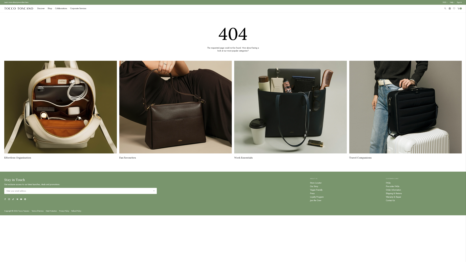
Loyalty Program (317, 196)
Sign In (459, 2)
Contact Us (390, 200)
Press (312, 193)
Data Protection (51, 211)
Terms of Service (37, 211)
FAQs (388, 182)
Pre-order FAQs (392, 186)
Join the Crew (315, 200)
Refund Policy (76, 211)
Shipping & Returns (394, 193)
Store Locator (316, 182)
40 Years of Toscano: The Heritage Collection (20, 2)
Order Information (393, 189)
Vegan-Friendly (316, 189)
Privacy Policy (64, 211)
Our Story (314, 186)
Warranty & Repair (393, 196)
